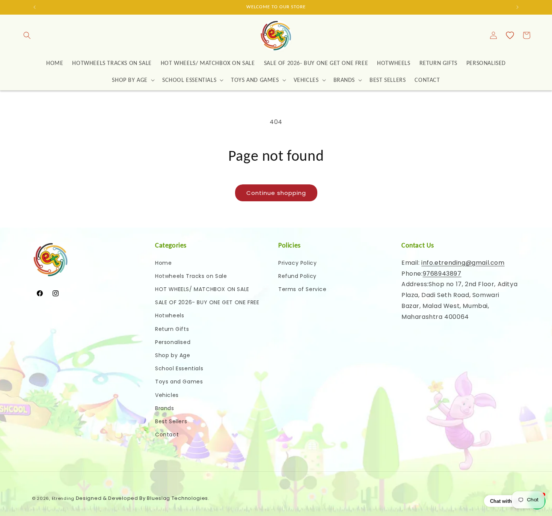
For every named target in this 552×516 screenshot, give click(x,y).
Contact (167, 434)
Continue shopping (276, 193)
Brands (164, 408)
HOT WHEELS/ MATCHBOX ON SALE (202, 289)
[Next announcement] (517, 7)
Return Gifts (172, 329)
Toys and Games (179, 381)
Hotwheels (169, 315)
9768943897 (442, 273)
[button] (27, 35)
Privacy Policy (297, 263)
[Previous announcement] (34, 7)
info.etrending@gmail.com (462, 262)
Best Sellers (171, 421)
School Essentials (179, 368)
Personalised (172, 342)
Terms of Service (302, 289)
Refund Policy (297, 276)
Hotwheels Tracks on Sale (191, 276)
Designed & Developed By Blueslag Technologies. (143, 498)
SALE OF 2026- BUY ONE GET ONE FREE (207, 302)
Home (163, 263)
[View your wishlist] (509, 35)
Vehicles (167, 395)
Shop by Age (172, 355)
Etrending (63, 498)
